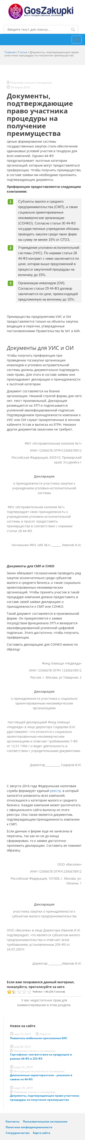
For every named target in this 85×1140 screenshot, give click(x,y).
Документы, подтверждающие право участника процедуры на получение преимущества (44, 1098)
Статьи (22, 52)
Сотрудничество (17, 1133)
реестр (55, 791)
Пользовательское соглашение (45, 1121)
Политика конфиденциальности (29, 1127)
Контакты (12, 1121)
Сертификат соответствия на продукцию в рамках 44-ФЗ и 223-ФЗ (41, 1056)
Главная (10, 52)
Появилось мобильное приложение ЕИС (38, 1038)
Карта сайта (41, 1133)
